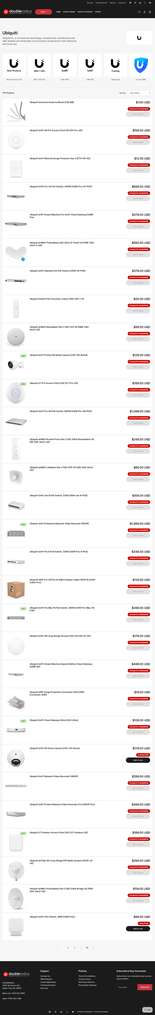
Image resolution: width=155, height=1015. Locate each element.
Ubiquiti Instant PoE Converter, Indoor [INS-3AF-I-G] (57, 299)
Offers (98, 12)
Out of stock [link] (138, 114)
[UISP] (90, 65)
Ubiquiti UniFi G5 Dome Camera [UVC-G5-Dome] (55, 748)
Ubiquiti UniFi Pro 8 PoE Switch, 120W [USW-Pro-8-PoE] (59, 551)
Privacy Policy (84, 979)
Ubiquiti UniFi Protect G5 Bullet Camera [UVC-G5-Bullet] (59, 355)
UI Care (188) (141, 80)
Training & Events (101, 3)
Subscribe (145, 987)
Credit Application (48, 982)
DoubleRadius (88, 1012)
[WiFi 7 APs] (39, 65)
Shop (43, 12)
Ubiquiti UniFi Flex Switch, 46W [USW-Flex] (52, 916)
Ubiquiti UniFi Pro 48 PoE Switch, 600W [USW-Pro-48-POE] (61, 411)
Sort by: (122, 93)
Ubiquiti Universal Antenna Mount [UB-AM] (52, 102)
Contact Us (122, 3)
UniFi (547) (65, 80)
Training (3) (115, 80)
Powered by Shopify (101, 1012)
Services (90, 3)
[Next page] (93, 947)
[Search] (139, 12)
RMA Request (46, 979)
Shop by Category (85, 12)
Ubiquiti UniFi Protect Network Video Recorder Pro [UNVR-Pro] (62, 804)
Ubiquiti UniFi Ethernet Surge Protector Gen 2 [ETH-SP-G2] (60, 158)
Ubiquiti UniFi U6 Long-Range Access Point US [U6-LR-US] (60, 636)
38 (87, 947)
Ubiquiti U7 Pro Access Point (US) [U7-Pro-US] (54, 383)
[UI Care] (140, 65)
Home (58, 12)
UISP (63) (90, 80)
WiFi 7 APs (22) (39, 80)
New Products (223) (14, 80)
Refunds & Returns (86, 982)
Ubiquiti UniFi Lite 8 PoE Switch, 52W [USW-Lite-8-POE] (59, 495)
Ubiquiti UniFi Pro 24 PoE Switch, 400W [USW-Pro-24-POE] (61, 186)
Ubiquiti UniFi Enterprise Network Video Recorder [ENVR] (59, 523)
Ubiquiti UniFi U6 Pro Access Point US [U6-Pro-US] (56, 130)
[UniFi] (64, 65)
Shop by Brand (69, 12)
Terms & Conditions (86, 976)
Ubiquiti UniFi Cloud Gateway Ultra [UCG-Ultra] (54, 720)
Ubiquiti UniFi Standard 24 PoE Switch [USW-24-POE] (58, 270)
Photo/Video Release (87, 985)
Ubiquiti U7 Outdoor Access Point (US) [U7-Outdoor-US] (59, 832)
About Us (113, 3)
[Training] (115, 65)
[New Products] (14, 65)
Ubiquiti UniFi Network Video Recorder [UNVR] (54, 776)
